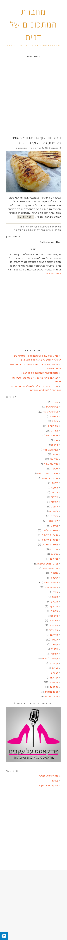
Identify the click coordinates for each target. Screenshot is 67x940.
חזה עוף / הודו (26, 227)
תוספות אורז (51, 691)
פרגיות (54, 615)
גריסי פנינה (52, 435)
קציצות (54, 653)
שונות (55, 668)
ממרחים (53, 549)
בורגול (55, 421)
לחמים (54, 506)
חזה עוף (38, 227)
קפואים (54, 649)
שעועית (54, 677)
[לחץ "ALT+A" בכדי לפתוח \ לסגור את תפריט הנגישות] (4, 936)
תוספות (54, 686)
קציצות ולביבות (50, 658)
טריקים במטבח (50, 478)
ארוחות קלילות (50, 411)
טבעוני (54, 468)
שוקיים (54, 672)
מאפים (54, 525)
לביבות (54, 497)
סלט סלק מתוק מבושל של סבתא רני (39, 372)
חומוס (55, 454)
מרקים (54, 554)
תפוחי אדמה (51, 696)
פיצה (55, 592)
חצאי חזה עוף (20, 230)
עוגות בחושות (51, 582)
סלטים (54, 573)
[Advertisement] (33, 98)
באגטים (54, 416)
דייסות (54, 444)
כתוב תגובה (21, 148)
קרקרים (54, 663)
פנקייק (54, 601)
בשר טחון (53, 425)
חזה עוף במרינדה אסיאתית (40, 230)
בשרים (46, 227)
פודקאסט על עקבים (48, 785)
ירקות (55, 482)
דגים (55, 440)
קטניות (54, 639)
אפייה (55, 402)
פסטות (54, 611)
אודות (55, 780)
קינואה (54, 644)
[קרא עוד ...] (25, 217)
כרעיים (54, 492)
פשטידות (53, 620)
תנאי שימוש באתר (48, 775)
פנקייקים (53, 606)
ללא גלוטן (53, 520)
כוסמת (54, 487)
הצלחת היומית (50, 449)
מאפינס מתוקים (50, 544)
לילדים (54, 516)
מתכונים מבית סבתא (47, 563)
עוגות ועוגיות (51, 587)
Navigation (34, 56)
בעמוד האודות (53, 273)
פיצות (55, 596)
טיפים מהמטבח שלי (47, 473)
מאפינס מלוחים (50, 530)
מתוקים (54, 558)
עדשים (54, 577)
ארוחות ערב (52, 406)
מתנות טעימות (50, 568)
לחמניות (53, 511)
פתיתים (54, 634)
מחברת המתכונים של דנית (33, 25)
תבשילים (53, 682)
